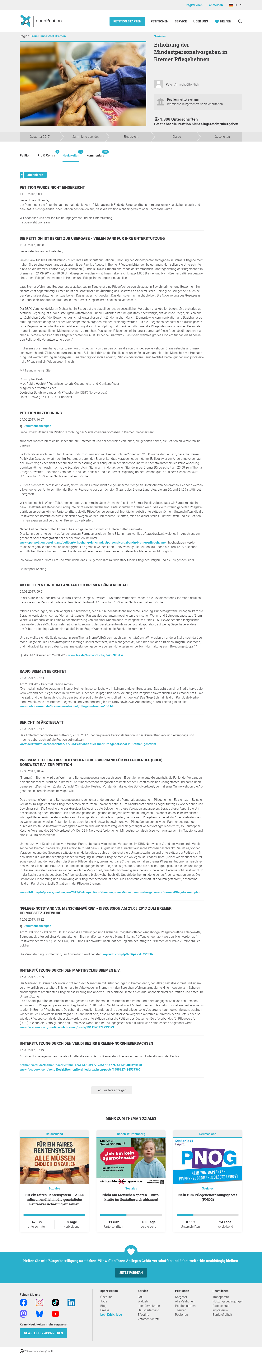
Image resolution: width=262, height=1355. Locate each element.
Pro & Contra (46, 153)
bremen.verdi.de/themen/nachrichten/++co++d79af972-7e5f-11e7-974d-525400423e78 (81, 1065)
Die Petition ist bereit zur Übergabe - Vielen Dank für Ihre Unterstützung (92, 238)
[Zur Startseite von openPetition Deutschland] (41, 21)
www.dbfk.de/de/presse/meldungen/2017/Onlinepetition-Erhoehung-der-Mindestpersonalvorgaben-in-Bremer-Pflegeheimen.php (109, 892)
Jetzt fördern (131, 1272)
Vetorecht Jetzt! (148, 1319)
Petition (25, 155)
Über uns (106, 1297)
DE (235, 5)
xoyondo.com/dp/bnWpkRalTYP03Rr (128, 954)
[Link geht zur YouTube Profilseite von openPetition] (55, 1313)
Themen (180, 1310)
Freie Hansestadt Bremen (48, 36)
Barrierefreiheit (222, 1314)
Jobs (103, 1301)
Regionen (181, 1314)
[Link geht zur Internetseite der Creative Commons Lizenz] (22, 1351)
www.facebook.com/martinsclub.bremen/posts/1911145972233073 (67, 1027)
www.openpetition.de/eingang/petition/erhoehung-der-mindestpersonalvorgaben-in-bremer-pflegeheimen (93, 542)
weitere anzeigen (114, 1090)
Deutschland (54, 1134)
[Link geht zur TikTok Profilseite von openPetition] (55, 1302)
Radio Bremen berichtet (43, 671)
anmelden (216, 5)
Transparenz (221, 1297)
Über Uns (200, 21)
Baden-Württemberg (131, 1134)
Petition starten (127, 21)
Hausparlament (148, 1310)
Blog (103, 1306)
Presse (104, 1310)
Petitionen (160, 21)
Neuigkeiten (71, 153)
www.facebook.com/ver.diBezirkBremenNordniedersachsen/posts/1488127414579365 (80, 1069)
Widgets (143, 1301)
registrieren (194, 5)
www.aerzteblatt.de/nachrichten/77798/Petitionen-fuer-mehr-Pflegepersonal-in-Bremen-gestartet (88, 744)
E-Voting (143, 1314)
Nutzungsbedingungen (228, 1301)
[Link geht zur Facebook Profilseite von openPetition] (23, 1302)
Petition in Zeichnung (41, 413)
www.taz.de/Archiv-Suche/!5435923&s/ (95, 655)
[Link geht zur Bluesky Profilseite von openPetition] (39, 1313)
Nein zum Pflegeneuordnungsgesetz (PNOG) (207, 1197)
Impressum (220, 1310)
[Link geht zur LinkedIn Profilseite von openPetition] (71, 1302)
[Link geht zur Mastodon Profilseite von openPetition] (23, 1313)
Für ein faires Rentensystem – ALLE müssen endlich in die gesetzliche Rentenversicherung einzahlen (54, 1199)
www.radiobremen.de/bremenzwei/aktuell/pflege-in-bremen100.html (68, 706)
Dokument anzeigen (37, 426)
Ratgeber (181, 1297)
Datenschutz (221, 1306)
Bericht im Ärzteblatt (41, 722)
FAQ (140, 1297)
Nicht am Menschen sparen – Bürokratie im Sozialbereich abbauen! (131, 1197)
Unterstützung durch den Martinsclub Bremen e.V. (70, 970)
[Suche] (240, 21)
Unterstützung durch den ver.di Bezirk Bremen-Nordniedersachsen (86, 1043)
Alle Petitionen (184, 1301)
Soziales (160, 36)
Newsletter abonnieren (43, 1333)
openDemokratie (149, 1306)
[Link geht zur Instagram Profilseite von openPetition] (39, 1302)
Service (181, 21)
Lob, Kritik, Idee (111, 1314)
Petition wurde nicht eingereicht (52, 187)
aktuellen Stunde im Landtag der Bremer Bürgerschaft (74, 585)
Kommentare (96, 153)
